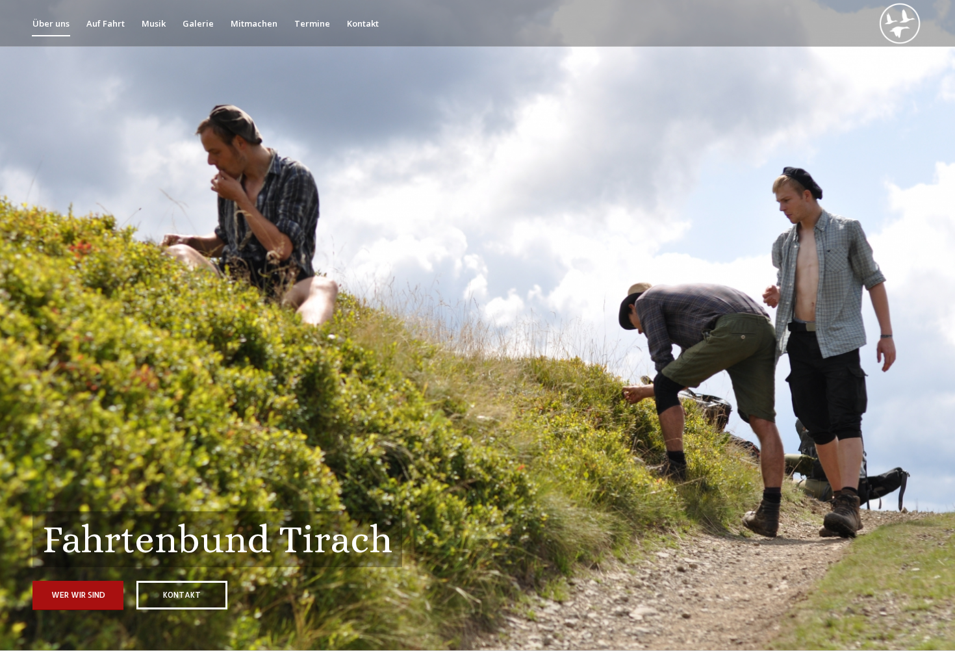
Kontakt (182, 595)
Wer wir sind (78, 595)
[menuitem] (51, 23)
